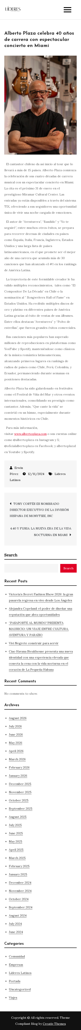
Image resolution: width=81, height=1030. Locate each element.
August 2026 (18, 718)
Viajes (13, 997)
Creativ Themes (54, 1024)
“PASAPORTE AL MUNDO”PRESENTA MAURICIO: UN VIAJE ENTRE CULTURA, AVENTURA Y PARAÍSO (39, 629)
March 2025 (17, 858)
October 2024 (19, 899)
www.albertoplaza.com (30, 434)
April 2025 (16, 850)
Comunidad (17, 956)
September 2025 (20, 808)
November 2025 (20, 792)
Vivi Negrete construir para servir (34, 643)
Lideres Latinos (20, 973)
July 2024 (15, 924)
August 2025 (18, 817)
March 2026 (17, 759)
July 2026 (15, 726)
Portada (14, 981)
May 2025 (15, 841)
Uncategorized (20, 989)
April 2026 (16, 751)
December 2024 (20, 883)
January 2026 (18, 776)
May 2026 (15, 743)
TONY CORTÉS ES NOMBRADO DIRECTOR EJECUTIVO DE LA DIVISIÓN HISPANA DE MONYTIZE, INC (39, 510)
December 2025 (20, 784)
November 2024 (20, 891)
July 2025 (15, 825)
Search (10, 554)
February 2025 (19, 866)
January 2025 (18, 874)
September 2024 (20, 907)
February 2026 (19, 767)
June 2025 (16, 833)
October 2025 (19, 800)
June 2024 (16, 932)
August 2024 (18, 915)
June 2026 (16, 734)
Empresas (16, 965)
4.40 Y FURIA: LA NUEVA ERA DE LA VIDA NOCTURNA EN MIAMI (40, 531)
